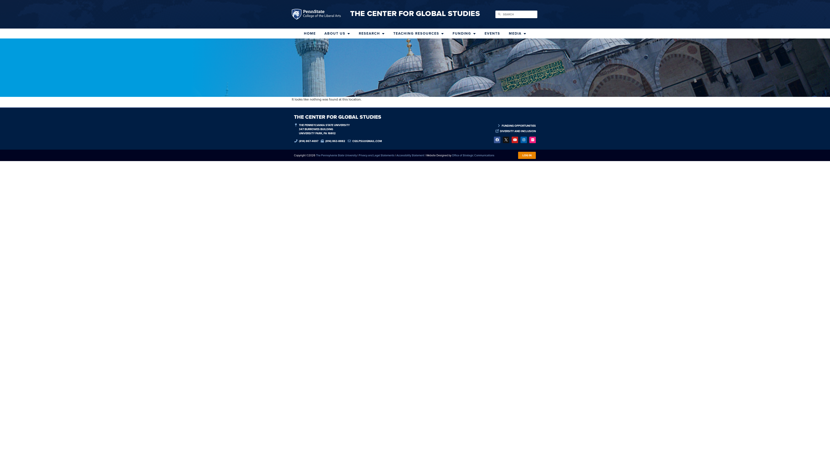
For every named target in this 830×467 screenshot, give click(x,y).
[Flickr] (532, 140)
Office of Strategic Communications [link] (473, 155)
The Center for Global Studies (415, 13)
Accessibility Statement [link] (410, 155)
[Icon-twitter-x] (506, 140)
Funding (462, 33)
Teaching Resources (416, 33)
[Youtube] (515, 140)
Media (515, 33)
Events (492, 33)
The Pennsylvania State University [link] (336, 155)
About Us (334, 33)
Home (310, 33)
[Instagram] (523, 140)
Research (369, 33)
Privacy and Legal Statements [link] (376, 155)
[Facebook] (497, 140)
